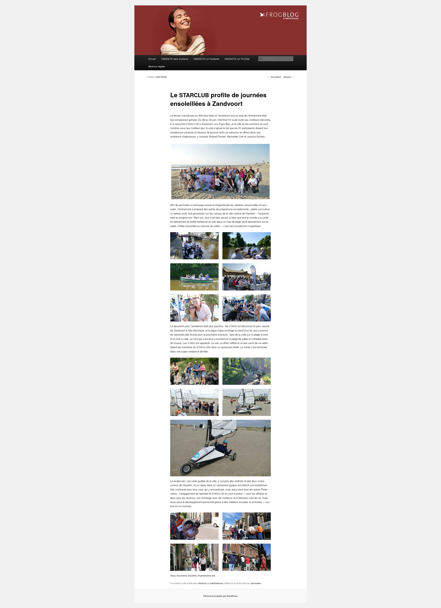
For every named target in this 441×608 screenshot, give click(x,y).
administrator (216, 583)
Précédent (274, 76)
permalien (256, 583)
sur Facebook (206, 58)
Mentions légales (156, 66)
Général (202, 583)
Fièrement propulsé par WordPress (220, 596)
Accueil (152, 58)
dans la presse (174, 58)
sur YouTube (237, 58)
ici (213, 575)
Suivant (289, 76)
